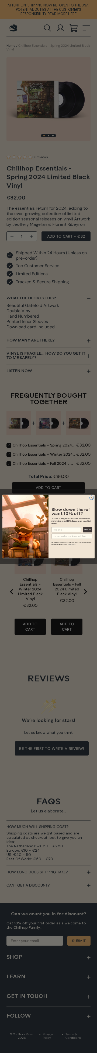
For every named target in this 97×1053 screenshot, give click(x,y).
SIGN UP (87, 529)
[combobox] (71, 536)
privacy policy (71, 544)
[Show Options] (90, 536)
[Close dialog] (91, 498)
